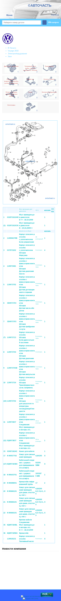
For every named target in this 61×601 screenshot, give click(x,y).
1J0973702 (11, 285)
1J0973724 (11, 383)
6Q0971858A (12, 533)
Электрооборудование (17, 54)
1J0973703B (12, 368)
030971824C (12, 451)
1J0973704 (11, 352)
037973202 (11, 250)
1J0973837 (11, 422)
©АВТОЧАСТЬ (39, 5)
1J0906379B (12, 238)
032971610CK (13, 226)
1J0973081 (11, 266)
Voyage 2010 (13, 51)
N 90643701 (12, 475)
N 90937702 (12, 456)
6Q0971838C (12, 464)
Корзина (55, 15)
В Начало (12, 48)
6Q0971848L (12, 525)
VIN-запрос (53, 22)
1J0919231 (11, 539)
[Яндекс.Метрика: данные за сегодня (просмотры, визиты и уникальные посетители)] (30, 599)
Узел (10, 56)
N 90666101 (12, 491)
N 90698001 (12, 483)
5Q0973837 (11, 441)
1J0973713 (11, 337)
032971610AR (13, 217)
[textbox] (21, 22)
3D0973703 (11, 303)
